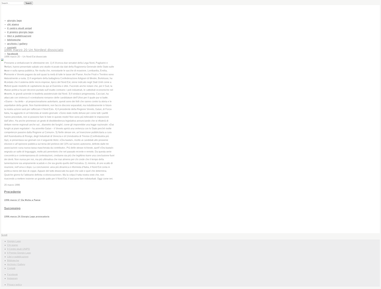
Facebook (12, 53)
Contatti (12, 47)
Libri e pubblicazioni (19, 36)
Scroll (4, 235)
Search (28, 3)
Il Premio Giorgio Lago (20, 32)
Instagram (12, 278)
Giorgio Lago (14, 20)
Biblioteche (14, 39)
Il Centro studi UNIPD (19, 28)
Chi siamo (13, 24)
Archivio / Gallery (17, 43)
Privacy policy (14, 284)
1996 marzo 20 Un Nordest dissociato (33, 50)
